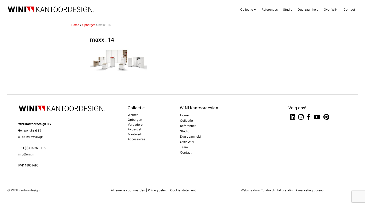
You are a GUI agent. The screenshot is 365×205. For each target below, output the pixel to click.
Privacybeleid (157, 190)
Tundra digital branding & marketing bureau (292, 190)
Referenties (270, 9)
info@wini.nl (26, 154)
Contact (349, 9)
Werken (133, 115)
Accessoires (136, 139)
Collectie (247, 9)
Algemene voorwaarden (128, 190)
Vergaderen (136, 124)
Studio (287, 9)
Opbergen (88, 25)
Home (75, 25)
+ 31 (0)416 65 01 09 (32, 148)
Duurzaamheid (308, 9)
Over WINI (331, 9)
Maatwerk (135, 134)
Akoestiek (135, 129)
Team (184, 147)
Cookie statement (183, 190)
